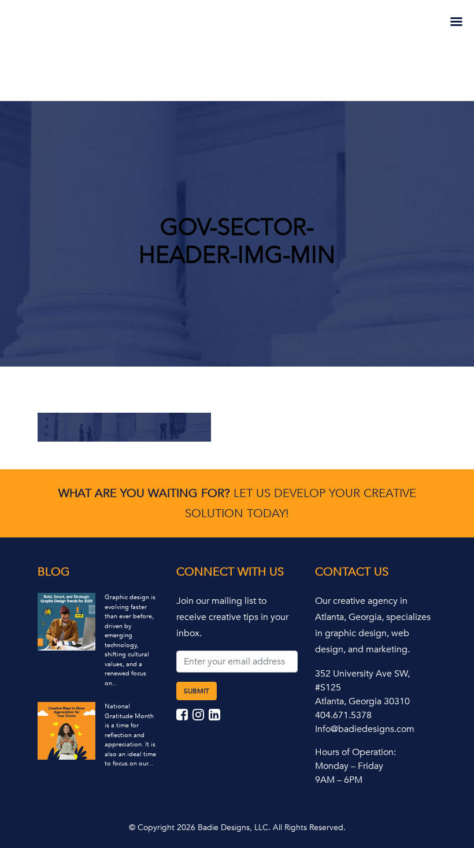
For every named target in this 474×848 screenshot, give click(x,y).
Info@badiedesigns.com (364, 729)
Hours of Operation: (355, 752)
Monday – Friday (349, 766)
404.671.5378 (343, 715)
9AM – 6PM (338, 780)
